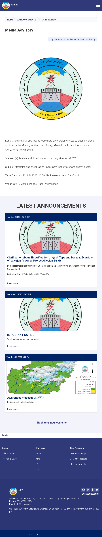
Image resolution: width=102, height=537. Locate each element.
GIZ (37, 469)
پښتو (31, 533)
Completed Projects (79, 453)
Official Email (8, 453)
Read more (12, 283)
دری (39, 533)
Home (10, 19)
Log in (5, 435)
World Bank (41, 453)
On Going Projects (78, 459)
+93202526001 (91, 494)
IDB (37, 464)
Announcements (26, 19)
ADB (38, 459)
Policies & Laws (9, 459)
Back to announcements (52, 422)
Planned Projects (78, 464)
